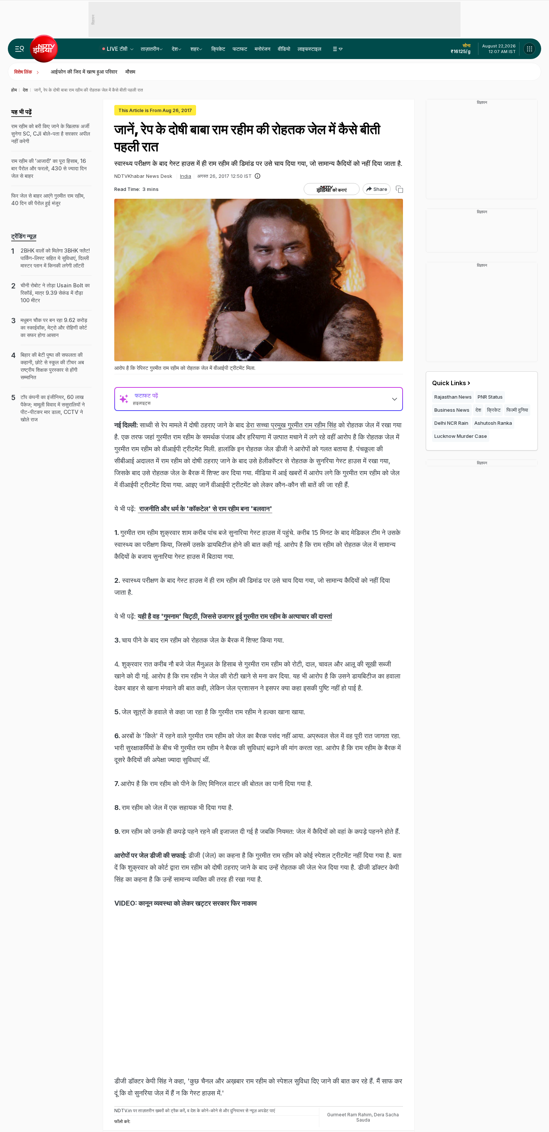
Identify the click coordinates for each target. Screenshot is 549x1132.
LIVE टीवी (118, 49)
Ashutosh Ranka (493, 423)
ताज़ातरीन (150, 49)
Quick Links (449, 383)
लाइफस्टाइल (309, 49)
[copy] (399, 189)
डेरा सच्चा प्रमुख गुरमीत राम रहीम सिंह (291, 425)
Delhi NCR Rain (451, 423)
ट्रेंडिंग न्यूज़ (23, 236)
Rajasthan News (453, 397)
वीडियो (284, 49)
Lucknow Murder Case (460, 436)
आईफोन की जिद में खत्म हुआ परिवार (84, 71)
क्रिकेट (218, 49)
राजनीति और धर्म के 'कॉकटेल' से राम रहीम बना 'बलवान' (205, 509)
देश (175, 49)
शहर (194, 49)
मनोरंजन (262, 49)
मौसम (130, 71)
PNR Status (490, 397)
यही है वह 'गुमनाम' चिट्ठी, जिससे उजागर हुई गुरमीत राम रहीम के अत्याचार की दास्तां (235, 616)
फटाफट (240, 49)
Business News (451, 410)
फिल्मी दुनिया (517, 410)
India (185, 176)
